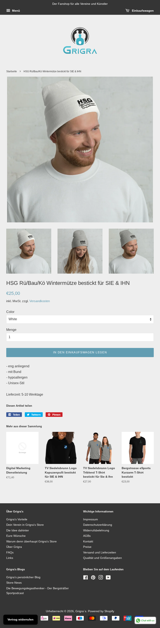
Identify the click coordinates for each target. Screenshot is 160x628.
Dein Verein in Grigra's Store (25, 524)
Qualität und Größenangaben (102, 557)
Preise (87, 546)
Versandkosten (39, 301)
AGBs (87, 535)
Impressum (90, 519)
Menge (11, 329)
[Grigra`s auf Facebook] (85, 578)
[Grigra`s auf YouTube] (108, 578)
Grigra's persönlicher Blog (23, 577)
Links (9, 557)
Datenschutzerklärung (97, 524)
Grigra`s (80, 611)
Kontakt (88, 541)
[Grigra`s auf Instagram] (100, 578)
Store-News (14, 582)
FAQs (10, 552)
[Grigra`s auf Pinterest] (93, 578)
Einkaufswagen (142, 10)
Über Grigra (14, 546)
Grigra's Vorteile (16, 519)
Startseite (11, 71)
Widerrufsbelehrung (96, 530)
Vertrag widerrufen (21, 619)
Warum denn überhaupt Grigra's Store (31, 541)
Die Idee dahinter (17, 530)
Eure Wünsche (16, 535)
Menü (15, 10)
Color (10, 312)
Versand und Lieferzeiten (99, 552)
